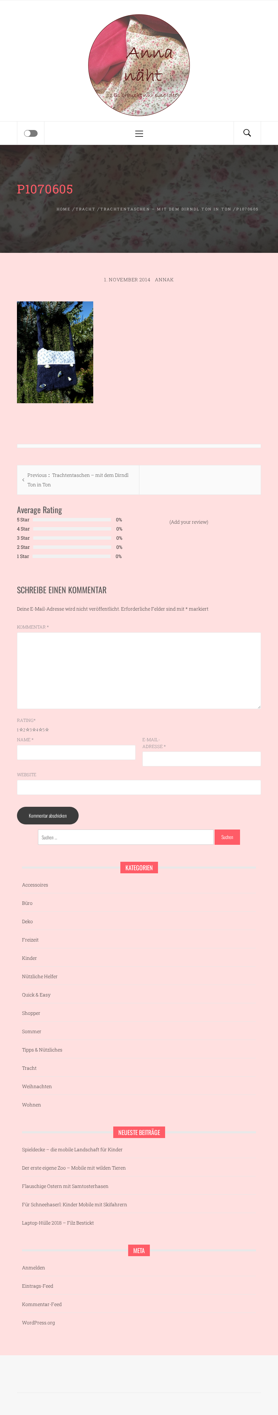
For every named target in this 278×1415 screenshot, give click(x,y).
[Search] (247, 133)
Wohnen (31, 1104)
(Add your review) (189, 522)
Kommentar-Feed (42, 1304)
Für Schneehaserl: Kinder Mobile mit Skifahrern (74, 1204)
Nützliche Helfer (40, 976)
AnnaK (164, 279)
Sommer (31, 1031)
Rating (26, 720)
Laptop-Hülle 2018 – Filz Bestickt (58, 1222)
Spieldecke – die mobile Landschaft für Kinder (72, 1149)
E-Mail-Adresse (154, 743)
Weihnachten (37, 1086)
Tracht (29, 1068)
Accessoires (35, 884)
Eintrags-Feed (37, 1286)
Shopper (31, 1013)
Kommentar (33, 627)
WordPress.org (38, 1322)
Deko (27, 921)
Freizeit (30, 939)
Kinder (29, 958)
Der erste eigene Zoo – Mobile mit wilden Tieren (74, 1168)
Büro (27, 903)
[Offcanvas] (31, 133)
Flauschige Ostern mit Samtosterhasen (65, 1186)
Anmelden (33, 1267)
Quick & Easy (36, 994)
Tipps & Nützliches (42, 1049)
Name (25, 740)
